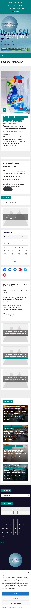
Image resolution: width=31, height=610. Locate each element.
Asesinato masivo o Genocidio (12, 406)
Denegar (15, 598)
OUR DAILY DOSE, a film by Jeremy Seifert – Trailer (15, 413)
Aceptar (15, 593)
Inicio (9, 5)
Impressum (26, 607)
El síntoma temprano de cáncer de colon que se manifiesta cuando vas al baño (15, 299)
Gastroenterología (10, 445)
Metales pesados (8, 121)
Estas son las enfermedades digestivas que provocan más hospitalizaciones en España (13, 307)
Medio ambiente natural (18, 119)
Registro (20, 5)
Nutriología (8, 426)
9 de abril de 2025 (12, 436)
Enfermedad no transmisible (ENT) (13, 408)
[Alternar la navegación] (28, 55)
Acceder (14, 5)
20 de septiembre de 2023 (13, 132)
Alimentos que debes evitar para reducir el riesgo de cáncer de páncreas (14, 316)
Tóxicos (6, 116)
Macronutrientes (17, 426)
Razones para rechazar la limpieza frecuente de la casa (14, 127)
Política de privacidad (17, 607)
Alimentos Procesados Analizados (15, 8)
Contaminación (17, 121)
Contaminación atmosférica (11, 123)
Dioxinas (11, 116)
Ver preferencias (15, 603)
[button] (28, 572)
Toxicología (8, 448)
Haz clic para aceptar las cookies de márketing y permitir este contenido (15, 217)
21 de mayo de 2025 (12, 416)
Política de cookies (6, 607)
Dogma (23, 406)
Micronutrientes (9, 428)
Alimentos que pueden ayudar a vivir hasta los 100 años (14, 433)
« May (15, 261)
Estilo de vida (7, 119)
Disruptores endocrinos (21, 116)
